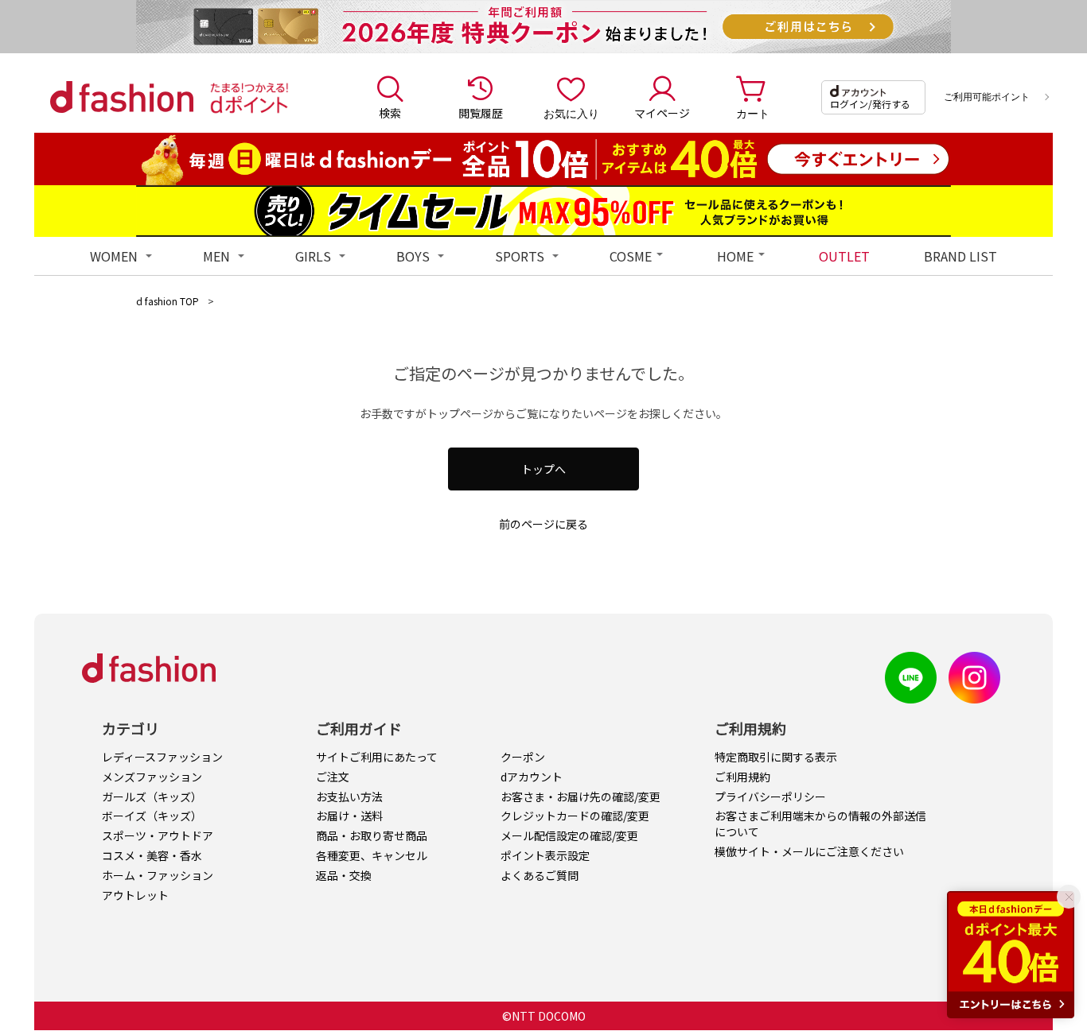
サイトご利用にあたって (377, 757)
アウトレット (135, 895)
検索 (390, 113)
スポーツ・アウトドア (157, 835)
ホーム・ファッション (157, 875)
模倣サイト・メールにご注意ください (809, 851)
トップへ (543, 469)
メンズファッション (152, 777)
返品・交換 (344, 875)
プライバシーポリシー (770, 796)
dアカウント (532, 777)
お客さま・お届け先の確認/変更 (580, 796)
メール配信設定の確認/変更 (569, 835)
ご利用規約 (742, 777)
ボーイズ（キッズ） (152, 816)
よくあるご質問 (540, 875)
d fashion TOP (167, 301)
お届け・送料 (349, 816)
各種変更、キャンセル (371, 855)
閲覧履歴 (480, 113)
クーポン (523, 757)
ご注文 (332, 777)
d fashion (121, 97)
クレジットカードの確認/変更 (575, 816)
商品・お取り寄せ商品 (371, 835)
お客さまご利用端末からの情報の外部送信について (820, 823)
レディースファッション (162, 757)
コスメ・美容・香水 (152, 855)
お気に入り (571, 112)
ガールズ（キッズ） (152, 796)
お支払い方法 (349, 796)
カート (752, 112)
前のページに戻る (543, 524)
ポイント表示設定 (545, 855)
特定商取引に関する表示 (776, 757)
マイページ (662, 113)
